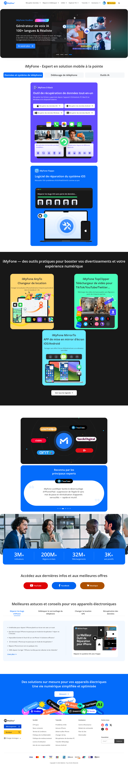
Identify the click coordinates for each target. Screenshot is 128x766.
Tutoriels (85, 3)
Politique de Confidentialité (42, 735)
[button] (57, 54)
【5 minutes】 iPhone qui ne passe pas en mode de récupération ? (30, 642)
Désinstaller (82, 735)
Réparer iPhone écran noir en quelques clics (23, 646)
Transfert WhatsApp (62, 742)
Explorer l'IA (73, 3)
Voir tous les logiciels (63, 393)
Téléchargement (11, 726)
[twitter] (110, 725)
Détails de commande (85, 728)
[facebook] (106, 725)
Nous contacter (38, 728)
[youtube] (102, 725)
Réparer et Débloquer (50, 3)
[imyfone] (9, 3)
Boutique (112, 3)
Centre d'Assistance (84, 725)
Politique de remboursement (42, 738)
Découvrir (63, 694)
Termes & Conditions (39, 732)
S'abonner (119, 741)
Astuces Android (61, 745)
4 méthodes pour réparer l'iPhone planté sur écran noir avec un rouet (32, 628)
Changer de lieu (61, 735)
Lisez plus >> (12, 654)
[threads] (102, 729)
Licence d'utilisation (39, 742)
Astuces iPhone (61, 728)
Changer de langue (12, 738)
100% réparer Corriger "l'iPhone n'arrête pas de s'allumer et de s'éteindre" (33, 650)
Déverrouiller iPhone (62, 732)
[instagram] (106, 729)
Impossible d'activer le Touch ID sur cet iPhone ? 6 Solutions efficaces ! (32, 638)
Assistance (95, 3)
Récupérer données (32, 3)
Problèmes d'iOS (61, 725)
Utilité (63, 3)
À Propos (36, 725)
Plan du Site (82, 732)
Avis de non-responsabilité (41, 745)
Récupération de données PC (65, 738)
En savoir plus (21, 43)
